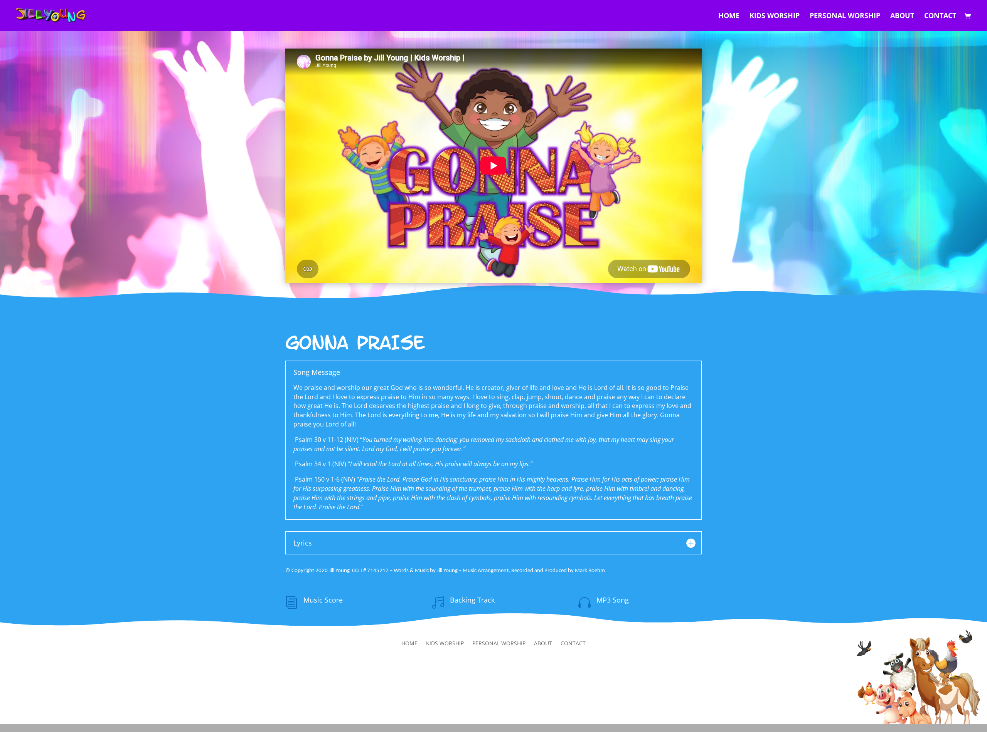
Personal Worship (845, 16)
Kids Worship (775, 16)
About (902, 16)
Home (728, 16)
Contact (940, 16)
